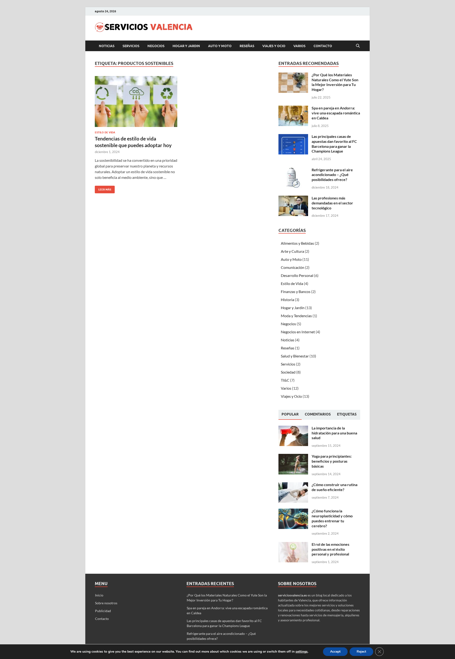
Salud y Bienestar (295, 356)
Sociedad (288, 372)
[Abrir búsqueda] (357, 46)
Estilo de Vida (105, 132)
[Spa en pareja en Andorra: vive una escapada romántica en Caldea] (293, 108)
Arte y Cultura (292, 251)
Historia (287, 299)
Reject (361, 651)
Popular (290, 414)
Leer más (103, 188)
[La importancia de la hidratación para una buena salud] (293, 428)
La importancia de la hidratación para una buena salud (334, 433)
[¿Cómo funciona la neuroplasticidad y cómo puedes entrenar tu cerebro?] (293, 511)
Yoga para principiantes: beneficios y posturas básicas (332, 461)
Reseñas (247, 46)
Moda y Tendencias (296, 315)
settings (302, 652)
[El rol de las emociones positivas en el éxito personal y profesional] (293, 544)
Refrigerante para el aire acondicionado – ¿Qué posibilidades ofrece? (332, 174)
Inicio (99, 595)
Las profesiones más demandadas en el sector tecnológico (332, 203)
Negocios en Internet (298, 332)
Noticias (106, 46)
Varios (299, 46)
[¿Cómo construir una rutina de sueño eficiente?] (293, 485)
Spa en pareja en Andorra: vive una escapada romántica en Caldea (336, 113)
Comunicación (292, 267)
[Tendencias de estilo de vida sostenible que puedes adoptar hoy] (136, 101)
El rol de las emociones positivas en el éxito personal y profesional (330, 549)
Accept (335, 651)
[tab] (290, 415)
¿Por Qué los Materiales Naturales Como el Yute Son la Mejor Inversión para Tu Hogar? (335, 82)
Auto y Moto (220, 46)
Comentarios (318, 414)
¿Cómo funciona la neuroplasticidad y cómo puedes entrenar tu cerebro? (332, 518)
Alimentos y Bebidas (297, 243)
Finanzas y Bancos (295, 291)
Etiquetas (347, 414)
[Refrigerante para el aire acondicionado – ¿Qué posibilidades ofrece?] (293, 170)
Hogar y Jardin (186, 46)
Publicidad (103, 611)
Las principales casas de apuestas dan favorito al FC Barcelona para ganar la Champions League (334, 143)
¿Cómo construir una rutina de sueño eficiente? (334, 487)
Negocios (155, 46)
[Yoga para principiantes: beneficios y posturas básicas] (293, 456)
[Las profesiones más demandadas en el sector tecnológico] (293, 198)
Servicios (131, 46)
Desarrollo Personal (297, 275)
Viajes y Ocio (273, 46)
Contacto (323, 46)
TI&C (285, 380)
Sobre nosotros (106, 603)
